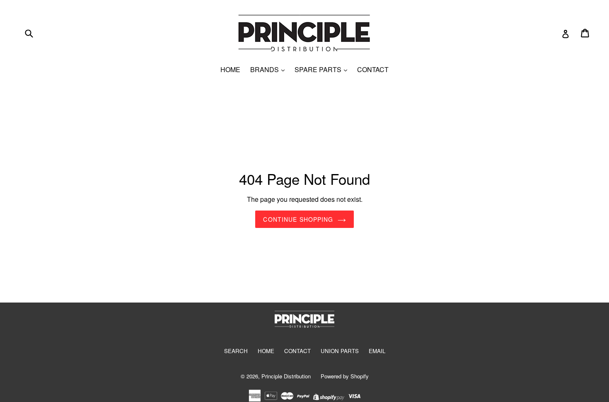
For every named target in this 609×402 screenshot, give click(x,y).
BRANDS (265, 69)
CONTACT (373, 69)
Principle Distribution (286, 376)
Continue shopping (298, 219)
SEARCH (236, 351)
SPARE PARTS (319, 69)
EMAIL (377, 351)
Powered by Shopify (345, 376)
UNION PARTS (340, 351)
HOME (230, 69)
